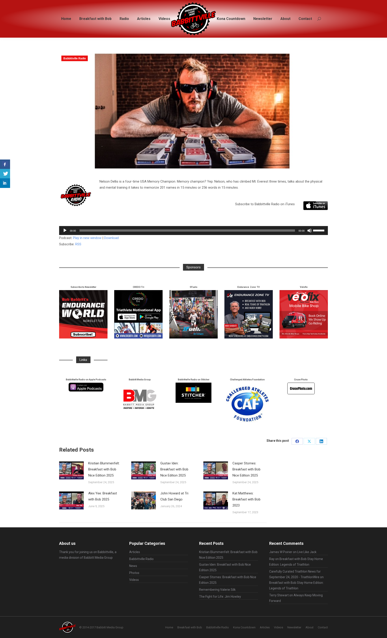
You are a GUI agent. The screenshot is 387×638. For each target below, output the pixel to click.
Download (111, 238)
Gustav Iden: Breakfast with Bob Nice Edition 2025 (174, 469)
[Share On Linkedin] (5, 183)
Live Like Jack (306, 552)
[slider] (319, 230)
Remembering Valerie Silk (217, 589)
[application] (193, 230)
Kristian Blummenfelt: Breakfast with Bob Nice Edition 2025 (104, 469)
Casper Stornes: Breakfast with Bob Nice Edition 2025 (246, 469)
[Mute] (309, 230)
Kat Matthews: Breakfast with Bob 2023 (246, 499)
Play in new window (87, 238)
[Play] (65, 230)
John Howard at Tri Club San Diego (174, 496)
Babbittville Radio (74, 58)
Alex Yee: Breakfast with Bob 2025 (102, 496)
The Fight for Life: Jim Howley (220, 596)
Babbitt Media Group (98, 557)
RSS (78, 244)
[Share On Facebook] (5, 164)
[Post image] (71, 470)
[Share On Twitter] (5, 174)
